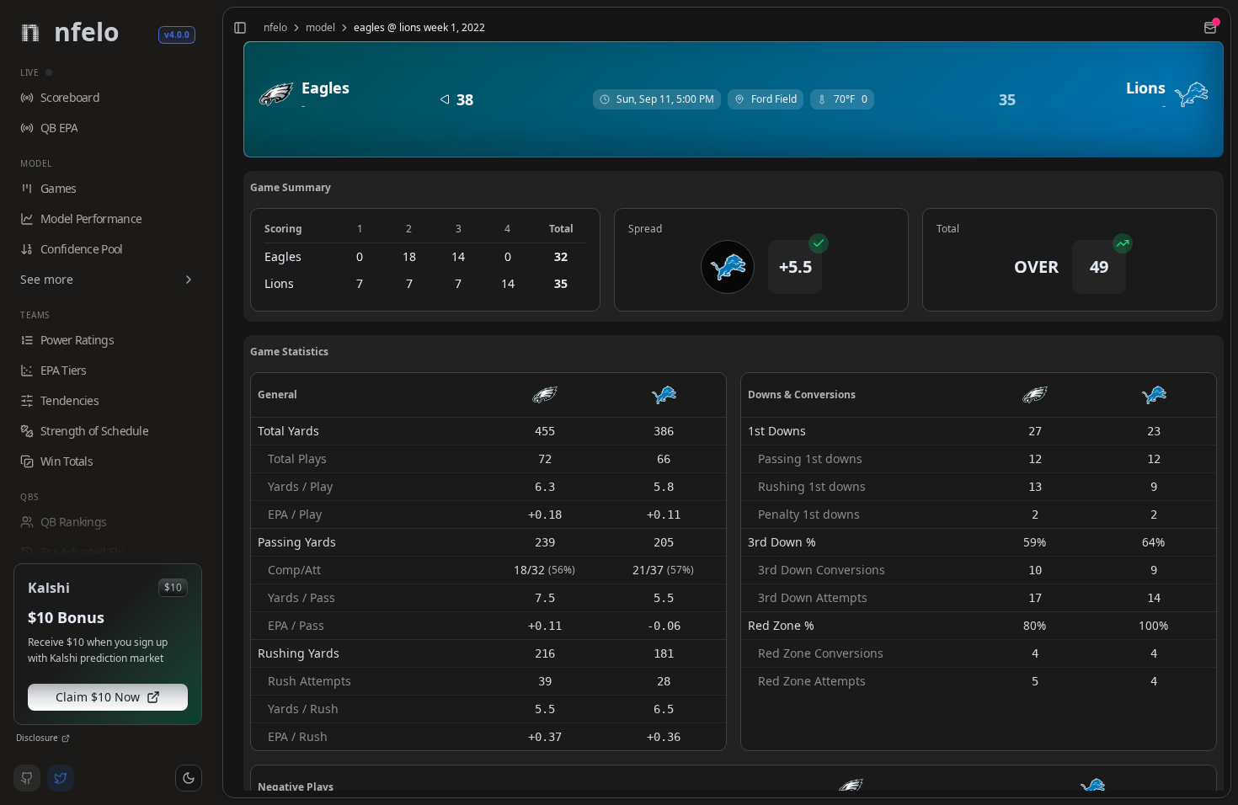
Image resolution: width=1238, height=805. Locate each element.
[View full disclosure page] (65, 738)
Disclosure (37, 738)
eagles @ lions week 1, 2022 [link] (419, 28)
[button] (188, 778)
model (320, 28)
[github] (26, 778)
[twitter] (60, 778)
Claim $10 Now (98, 697)
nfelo (275, 28)
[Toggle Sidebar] (215, 402)
